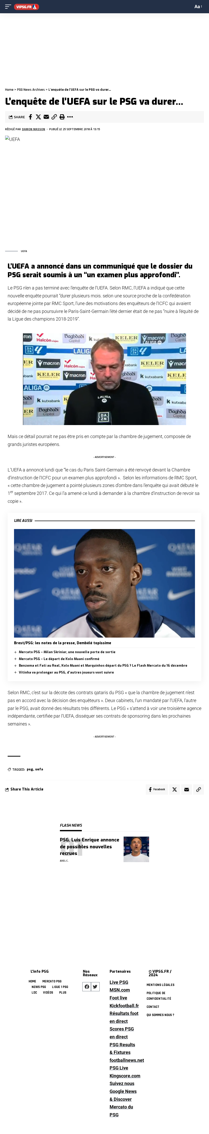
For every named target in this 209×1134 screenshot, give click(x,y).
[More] (69, 117)
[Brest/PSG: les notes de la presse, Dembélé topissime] (104, 583)
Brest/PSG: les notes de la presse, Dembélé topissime (62, 643)
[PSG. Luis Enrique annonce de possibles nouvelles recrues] (136, 849)
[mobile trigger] (9, 7)
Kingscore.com (124, 1075)
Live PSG (119, 982)
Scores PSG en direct (122, 1032)
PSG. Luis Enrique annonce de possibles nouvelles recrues (89, 846)
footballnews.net (124, 1060)
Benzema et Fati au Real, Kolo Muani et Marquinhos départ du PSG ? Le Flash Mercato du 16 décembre (103, 665)
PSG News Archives (31, 89)
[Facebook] (87, 986)
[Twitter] (95, 986)
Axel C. (64, 861)
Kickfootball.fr (124, 1005)
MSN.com (120, 990)
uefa (39, 769)
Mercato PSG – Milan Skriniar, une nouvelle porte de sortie (67, 652)
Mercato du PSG (121, 1110)
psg (30, 769)
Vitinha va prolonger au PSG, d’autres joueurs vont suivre (66, 672)
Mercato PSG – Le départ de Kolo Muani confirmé (59, 659)
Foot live (118, 997)
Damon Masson (33, 129)
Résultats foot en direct (124, 1017)
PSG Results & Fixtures (122, 1048)
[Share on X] (38, 117)
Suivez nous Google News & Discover (123, 1091)
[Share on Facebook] (30, 117)
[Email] (46, 117)
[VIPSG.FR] (26, 7)
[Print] (62, 117)
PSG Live (119, 1068)
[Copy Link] (54, 117)
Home (9, 89)
